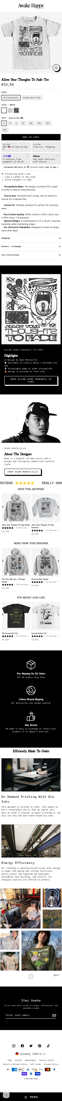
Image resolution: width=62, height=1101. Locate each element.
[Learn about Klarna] (58, 156)
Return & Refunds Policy (15, 1064)
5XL (5, 130)
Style (4, 92)
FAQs (10, 1060)
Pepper (16, 110)
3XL (39, 123)
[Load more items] (31, 976)
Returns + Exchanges (11, 246)
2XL (31, 123)
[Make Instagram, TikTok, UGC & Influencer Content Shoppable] (56, 975)
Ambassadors (31, 1060)
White (3, 110)
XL (23, 123)
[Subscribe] (53, 1015)
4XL (47, 123)
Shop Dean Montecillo (22, 472)
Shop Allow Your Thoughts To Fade (31, 380)
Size (10, 118)
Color (8, 105)
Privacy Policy (51, 1064)
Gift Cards (35, 1064)
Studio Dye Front (31, 98)
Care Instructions (10, 255)
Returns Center (47, 1060)
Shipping (5, 238)
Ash (10, 110)
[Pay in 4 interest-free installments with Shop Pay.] (27, 156)
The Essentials (10, 98)
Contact (18, 1060)
